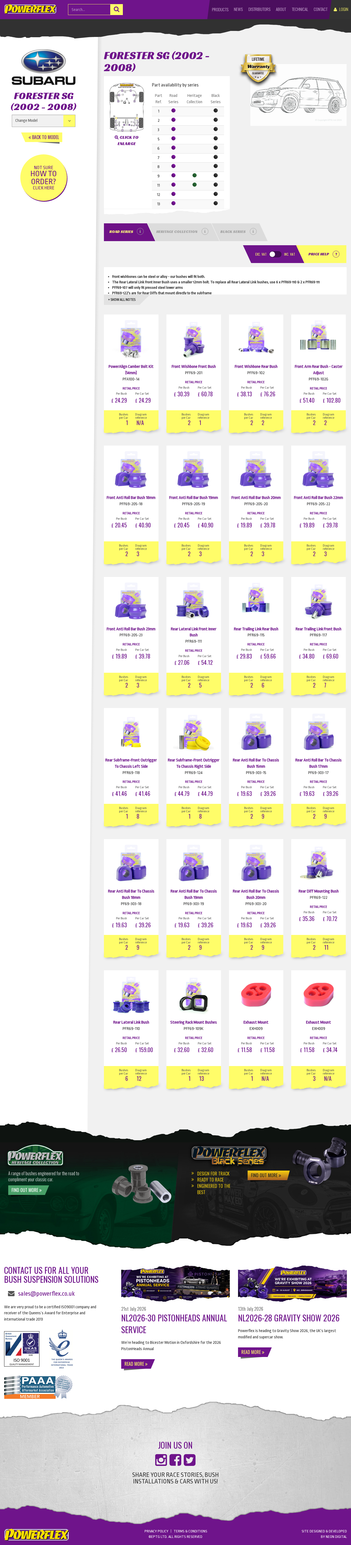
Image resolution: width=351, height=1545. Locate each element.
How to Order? (43, 177)
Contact (320, 9)
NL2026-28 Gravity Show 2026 (288, 1318)
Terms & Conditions (190, 1531)
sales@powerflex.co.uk (46, 1293)
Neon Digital (336, 1537)
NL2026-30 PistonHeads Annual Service (174, 1324)
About (281, 9)
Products (220, 9)
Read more (134, 1364)
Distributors (259, 9)
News (238, 9)
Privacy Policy (156, 1531)
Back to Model (45, 137)
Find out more (25, 1190)
